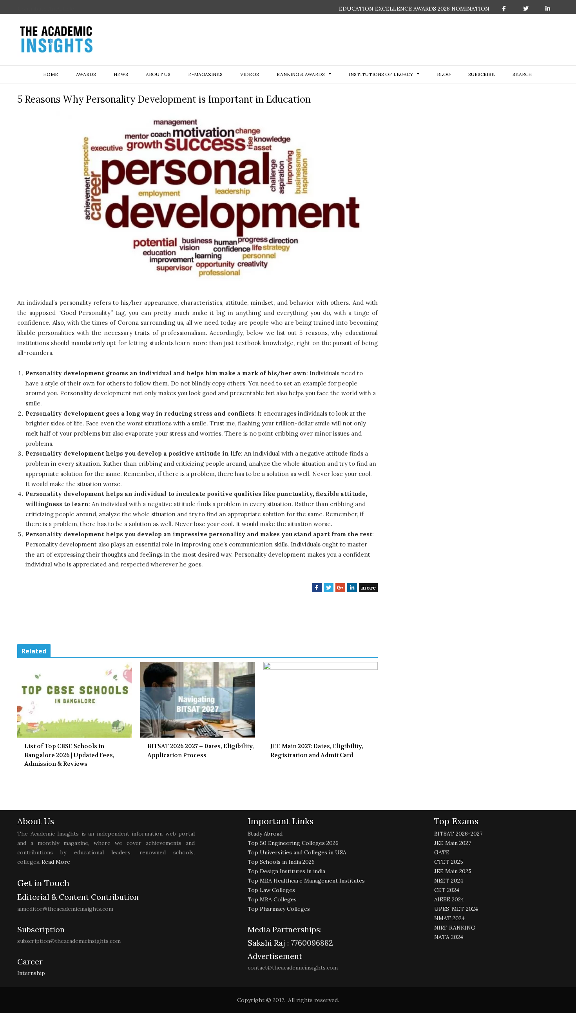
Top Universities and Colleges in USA (297, 852)
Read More (56, 861)
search (522, 74)
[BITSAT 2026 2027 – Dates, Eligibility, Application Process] (197, 700)
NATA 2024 (448, 937)
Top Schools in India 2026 (281, 861)
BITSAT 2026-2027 (458, 833)
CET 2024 (446, 890)
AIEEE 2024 (449, 899)
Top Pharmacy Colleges (279, 908)
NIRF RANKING (454, 927)
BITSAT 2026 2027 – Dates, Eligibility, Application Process (200, 750)
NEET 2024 (448, 880)
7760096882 (311, 943)
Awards (86, 74)
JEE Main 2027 (452, 843)
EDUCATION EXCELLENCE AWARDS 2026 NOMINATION (414, 8)
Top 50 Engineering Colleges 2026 (293, 843)
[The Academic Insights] (56, 40)
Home (50, 74)
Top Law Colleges (271, 890)
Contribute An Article (46, 8)
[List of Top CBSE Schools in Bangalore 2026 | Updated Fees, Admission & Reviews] (74, 700)
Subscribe (481, 74)
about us (158, 74)
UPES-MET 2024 (456, 908)
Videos (249, 74)
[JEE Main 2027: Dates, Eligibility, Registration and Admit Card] (320, 700)
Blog (444, 74)
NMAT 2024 (449, 918)
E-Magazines (205, 74)
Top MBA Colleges (272, 899)
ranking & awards (301, 74)
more (368, 587)
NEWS (121, 74)
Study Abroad (265, 833)
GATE (441, 852)
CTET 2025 (448, 861)
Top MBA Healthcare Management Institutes (306, 880)
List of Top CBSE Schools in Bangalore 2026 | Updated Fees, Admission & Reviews (69, 755)
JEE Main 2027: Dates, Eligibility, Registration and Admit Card (316, 750)
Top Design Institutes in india (286, 871)
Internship (31, 973)
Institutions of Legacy (381, 74)
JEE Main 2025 (452, 871)
